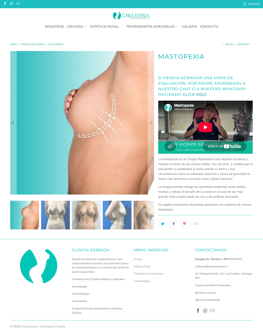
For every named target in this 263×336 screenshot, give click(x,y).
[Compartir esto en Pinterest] (184, 223)
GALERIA (189, 26)
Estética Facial (105, 26)
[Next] (151, 123)
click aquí (194, 94)
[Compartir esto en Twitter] (162, 223)
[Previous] (13, 123)
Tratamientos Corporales (148, 274)
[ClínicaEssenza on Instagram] (11, 4)
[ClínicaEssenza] (132, 16)
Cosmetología (142, 281)
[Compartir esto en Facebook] (173, 223)
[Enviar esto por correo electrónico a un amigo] (195, 223)
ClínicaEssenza (29, 326)
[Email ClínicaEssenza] (18, 4)
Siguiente (244, 44)
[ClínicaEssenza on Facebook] (5, 4)
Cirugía (138, 259)
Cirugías (75, 26)
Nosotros (54, 26)
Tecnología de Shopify (52, 326)
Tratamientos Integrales (151, 26)
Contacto (209, 26)
